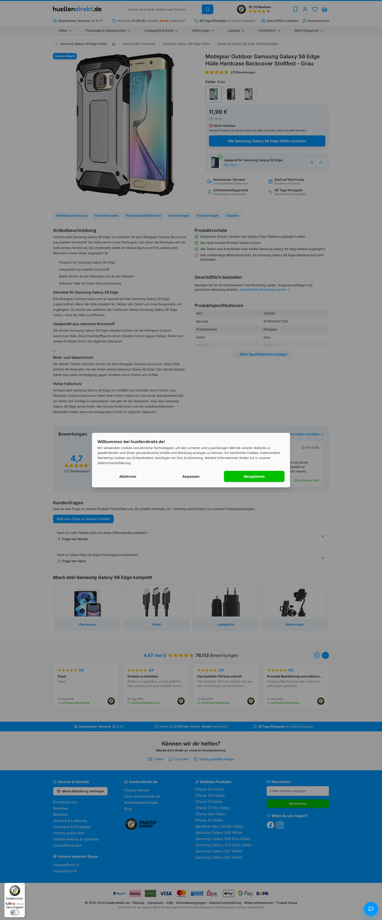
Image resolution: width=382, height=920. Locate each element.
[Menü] (22, 885)
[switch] (14, 912)
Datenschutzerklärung (114, 463)
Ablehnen (127, 476)
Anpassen (191, 476)
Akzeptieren (254, 476)
